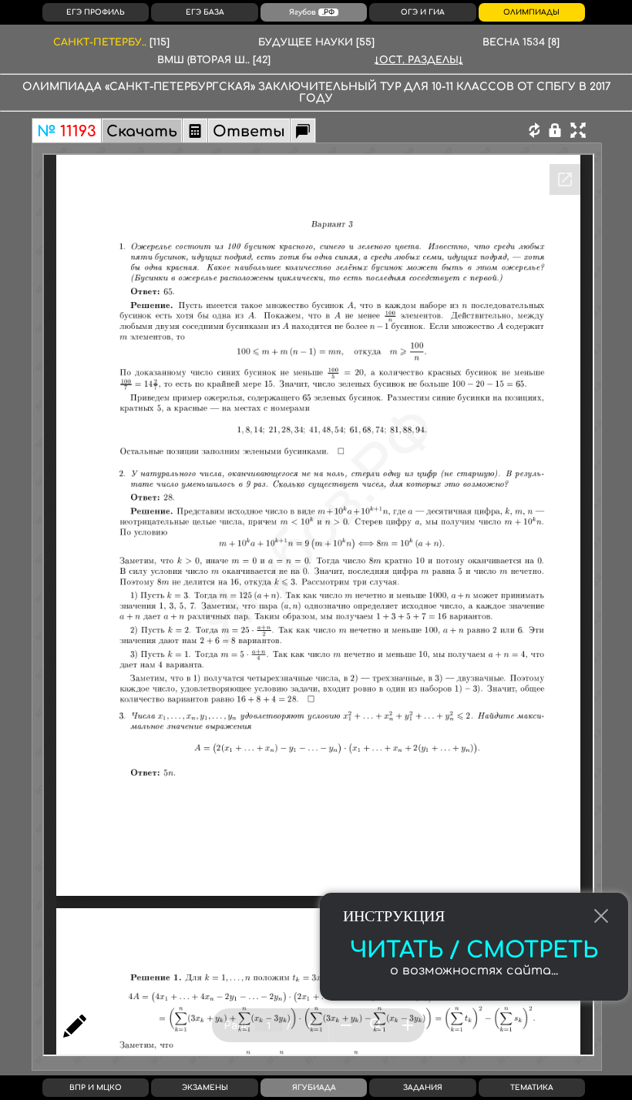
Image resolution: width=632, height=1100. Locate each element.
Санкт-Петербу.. (111, 42)
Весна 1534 (521, 42)
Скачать (141, 131)
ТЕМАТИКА (531, 1088)
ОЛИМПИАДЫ (531, 12)
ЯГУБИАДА (314, 1088)
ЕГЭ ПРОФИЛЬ (95, 12)
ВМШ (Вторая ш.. (214, 60)
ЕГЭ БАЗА (205, 12)
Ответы (249, 131)
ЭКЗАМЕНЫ (205, 1088)
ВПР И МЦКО (95, 1088)
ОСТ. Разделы (419, 60)
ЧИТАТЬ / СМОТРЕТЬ (474, 950)
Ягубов (311, 12)
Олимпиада (62, 86)
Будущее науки (316, 42)
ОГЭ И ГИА (423, 12)
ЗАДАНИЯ (422, 1088)
